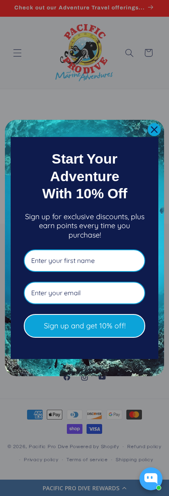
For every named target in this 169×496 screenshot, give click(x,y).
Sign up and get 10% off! (85, 325)
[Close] (154, 129)
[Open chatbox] (150, 478)
